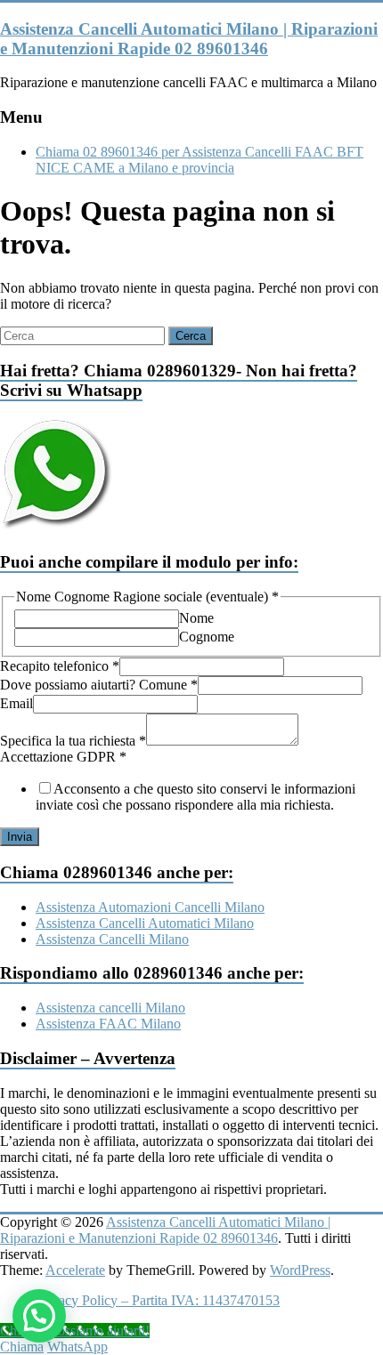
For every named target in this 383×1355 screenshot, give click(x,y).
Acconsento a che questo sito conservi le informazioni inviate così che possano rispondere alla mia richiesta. (195, 796)
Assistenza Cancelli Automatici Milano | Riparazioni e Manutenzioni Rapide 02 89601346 (189, 39)
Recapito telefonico (59, 665)
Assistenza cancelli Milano (110, 1007)
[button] (39, 1316)
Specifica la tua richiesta (73, 740)
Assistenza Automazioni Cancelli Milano (150, 907)
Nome (196, 617)
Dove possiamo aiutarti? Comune (99, 684)
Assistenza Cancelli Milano (112, 939)
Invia (19, 836)
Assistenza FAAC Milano (108, 1023)
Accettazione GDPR (63, 756)
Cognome (206, 636)
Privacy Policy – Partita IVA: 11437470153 (158, 1300)
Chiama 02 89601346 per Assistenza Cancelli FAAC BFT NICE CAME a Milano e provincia (199, 159)
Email (16, 703)
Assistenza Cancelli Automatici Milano (145, 923)
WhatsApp (77, 1346)
